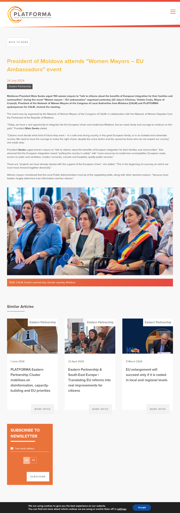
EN (26, 460)
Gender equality (56, 282)
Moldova (70, 282)
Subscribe (38, 476)
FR (33, 460)
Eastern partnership (35, 282)
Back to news (18, 42)
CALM (19, 282)
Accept (142, 507)
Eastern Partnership (20, 86)
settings (121, 509)
